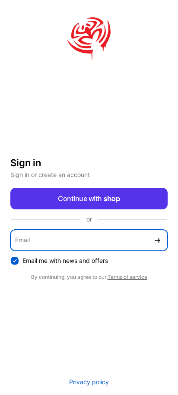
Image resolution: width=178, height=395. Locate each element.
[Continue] (157, 240)
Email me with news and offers (65, 260)
